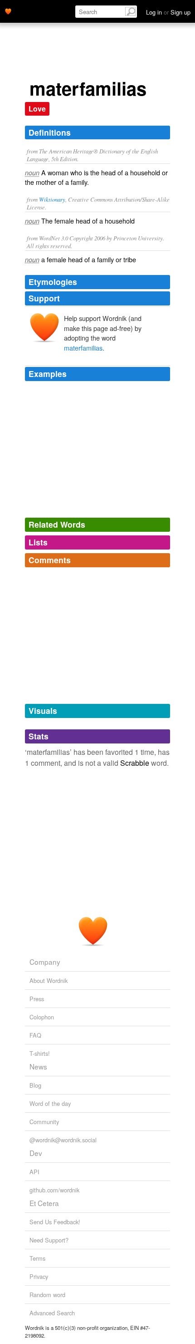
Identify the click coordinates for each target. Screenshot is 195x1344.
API (34, 1171)
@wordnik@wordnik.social (63, 1139)
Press (36, 998)
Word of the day (50, 1103)
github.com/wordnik (54, 1190)
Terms (37, 1258)
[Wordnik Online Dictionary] (8, 10)
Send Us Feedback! (54, 1221)
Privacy (38, 1276)
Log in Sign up (168, 12)
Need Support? (48, 1240)
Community (44, 1121)
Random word (47, 1294)
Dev (35, 1153)
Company (44, 962)
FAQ (35, 1035)
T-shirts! (39, 1053)
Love (37, 108)
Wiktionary (52, 199)
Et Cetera (44, 1203)
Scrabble (134, 763)
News (38, 1066)
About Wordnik (48, 980)
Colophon (41, 1017)
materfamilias (83, 347)
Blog (35, 1085)
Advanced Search (52, 1312)
